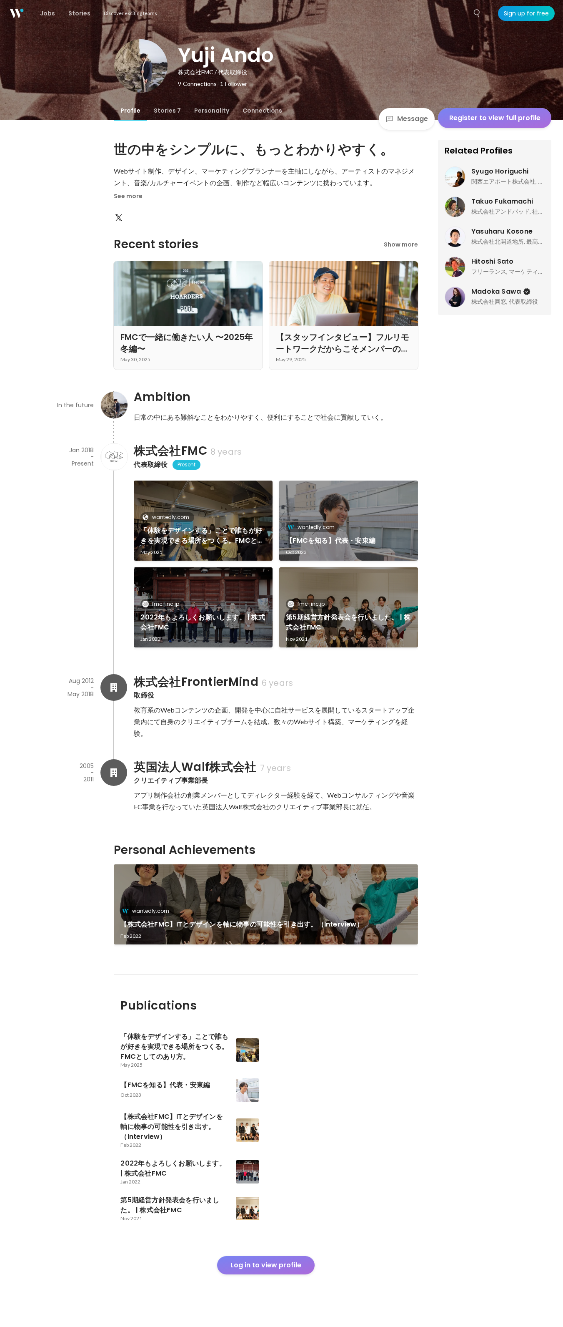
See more (128, 196)
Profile (130, 110)
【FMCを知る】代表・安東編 (330, 540)
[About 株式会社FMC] (113, 457)
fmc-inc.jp (165, 603)
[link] (203, 521)
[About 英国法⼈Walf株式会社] (113, 772)
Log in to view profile (265, 1265)
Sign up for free (526, 13)
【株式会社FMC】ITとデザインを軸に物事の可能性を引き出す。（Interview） (241, 924)
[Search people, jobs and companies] (477, 13)
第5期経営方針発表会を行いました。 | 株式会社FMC (348, 622)
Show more (401, 244)
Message (412, 118)
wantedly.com (170, 517)
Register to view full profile (494, 118)
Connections (262, 110)
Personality (211, 110)
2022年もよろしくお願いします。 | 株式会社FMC (202, 622)
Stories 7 (167, 110)
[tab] (130, 111)
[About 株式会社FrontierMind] (113, 687)
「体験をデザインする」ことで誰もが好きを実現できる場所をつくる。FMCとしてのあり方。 (202, 536)
